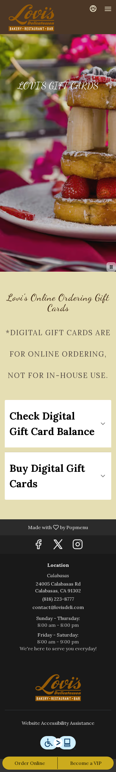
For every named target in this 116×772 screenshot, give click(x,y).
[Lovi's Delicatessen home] (31, 17)
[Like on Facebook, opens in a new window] (38, 545)
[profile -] (93, 8)
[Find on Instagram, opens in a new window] (77, 545)
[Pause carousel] (111, 267)
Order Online (30, 763)
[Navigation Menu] (108, 9)
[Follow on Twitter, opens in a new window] (58, 545)
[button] (58, 423)
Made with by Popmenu (46, 527)
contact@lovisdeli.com (58, 607)
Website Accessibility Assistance (58, 723)
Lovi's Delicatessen (58, 687)
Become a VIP (85, 763)
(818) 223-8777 (58, 599)
